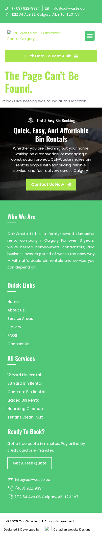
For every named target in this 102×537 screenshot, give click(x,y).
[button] (90, 36)
